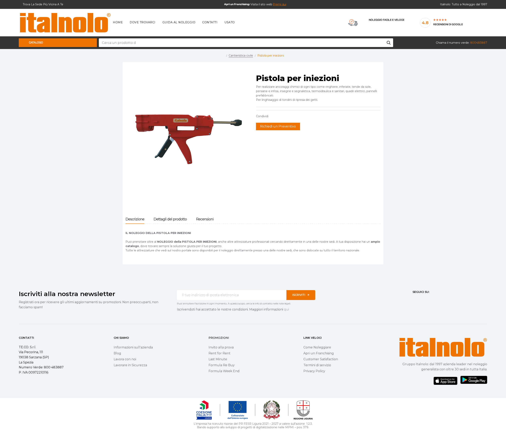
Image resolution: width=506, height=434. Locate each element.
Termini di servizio (317, 365)
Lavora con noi (125, 359)
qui (286, 309)
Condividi (273, 116)
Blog (117, 353)
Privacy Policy (314, 371)
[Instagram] (421, 299)
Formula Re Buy (222, 365)
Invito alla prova (221, 347)
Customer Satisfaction (320, 359)
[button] (279, 4)
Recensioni (205, 219)
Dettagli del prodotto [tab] (170, 219)
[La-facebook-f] (414, 299)
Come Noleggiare (317, 347)
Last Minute (218, 359)
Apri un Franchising (318, 353)
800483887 (478, 42)
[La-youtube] (428, 299)
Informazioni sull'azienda (133, 347)
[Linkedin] (435, 299)
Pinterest (285, 116)
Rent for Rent (219, 353)
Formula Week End (224, 371)
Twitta (279, 116)
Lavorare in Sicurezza (130, 365)
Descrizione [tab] (135, 219)
